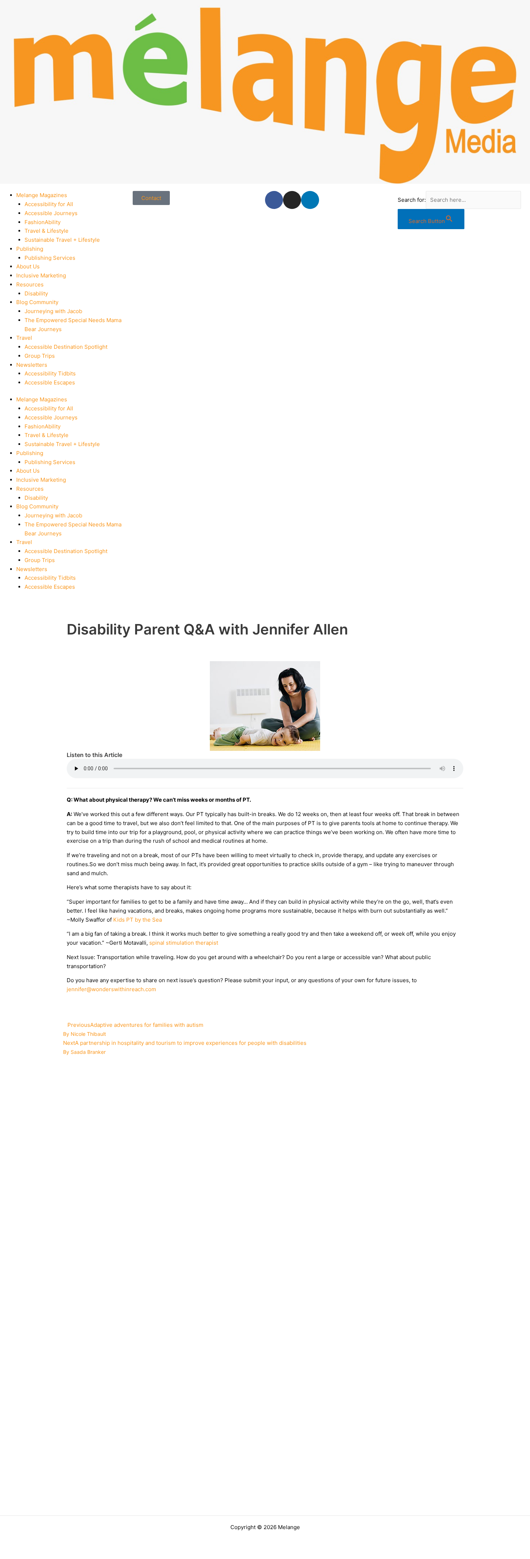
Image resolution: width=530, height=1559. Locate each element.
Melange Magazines (41, 195)
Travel (24, 337)
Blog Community (37, 302)
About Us (28, 266)
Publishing (29, 248)
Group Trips (40, 355)
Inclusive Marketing (41, 275)
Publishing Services (50, 257)
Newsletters (31, 364)
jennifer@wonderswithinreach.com (111, 989)
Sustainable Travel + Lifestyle (62, 239)
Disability (36, 293)
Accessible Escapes (50, 382)
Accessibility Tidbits (50, 373)
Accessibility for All (49, 204)
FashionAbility (43, 222)
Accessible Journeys (51, 213)
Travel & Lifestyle (47, 230)
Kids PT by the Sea (137, 919)
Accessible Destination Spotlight (66, 346)
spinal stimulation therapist (183, 942)
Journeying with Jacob (53, 311)
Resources (30, 284)
